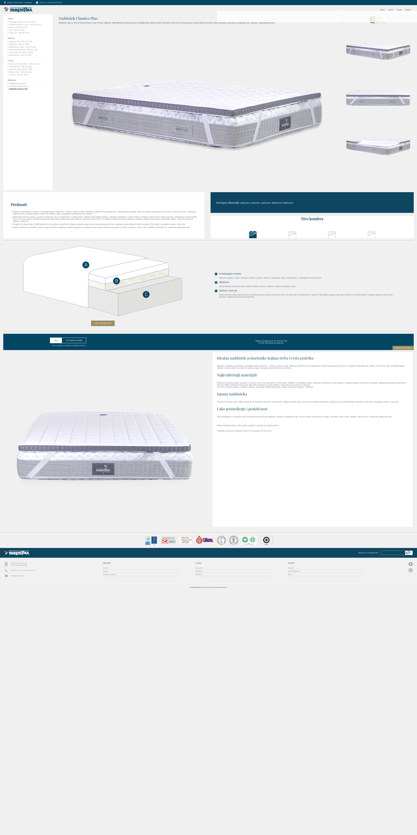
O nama (399, 10)
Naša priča (199, 568)
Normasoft (224, 587)
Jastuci (390, 10)
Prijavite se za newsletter (368, 553)
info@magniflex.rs (17, 576)
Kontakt (408, 10)
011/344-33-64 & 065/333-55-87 (23, 570)
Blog (289, 574)
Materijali (198, 571)
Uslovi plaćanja (294, 571)
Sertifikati (198, 574)
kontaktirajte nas (402, 348)
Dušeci (382, 10)
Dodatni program (109, 574)
